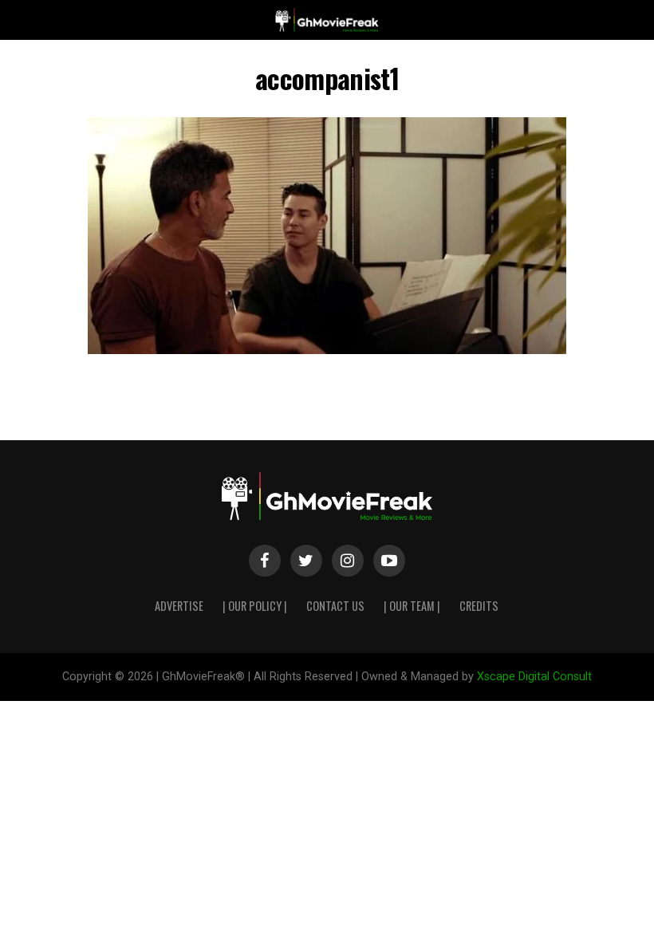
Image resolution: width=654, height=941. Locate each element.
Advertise (179, 605)
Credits (478, 605)
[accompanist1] (327, 349)
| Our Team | (412, 605)
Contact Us (335, 605)
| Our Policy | (255, 605)
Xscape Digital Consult (534, 676)
